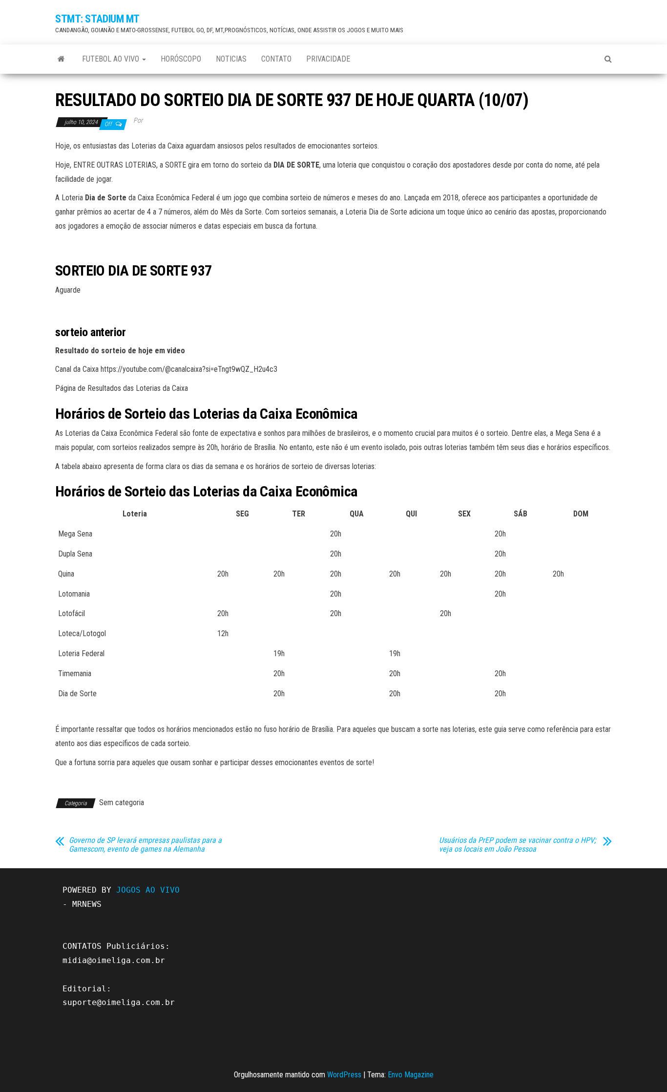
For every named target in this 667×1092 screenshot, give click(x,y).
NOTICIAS (231, 59)
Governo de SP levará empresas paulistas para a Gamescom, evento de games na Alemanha (145, 845)
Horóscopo (181, 59)
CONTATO (276, 59)
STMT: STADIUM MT (97, 19)
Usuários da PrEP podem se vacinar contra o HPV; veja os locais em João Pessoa (517, 845)
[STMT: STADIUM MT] (61, 59)
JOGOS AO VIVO (148, 890)
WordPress (344, 1074)
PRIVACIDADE (328, 59)
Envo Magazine (411, 1074)
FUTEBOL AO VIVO (111, 59)
